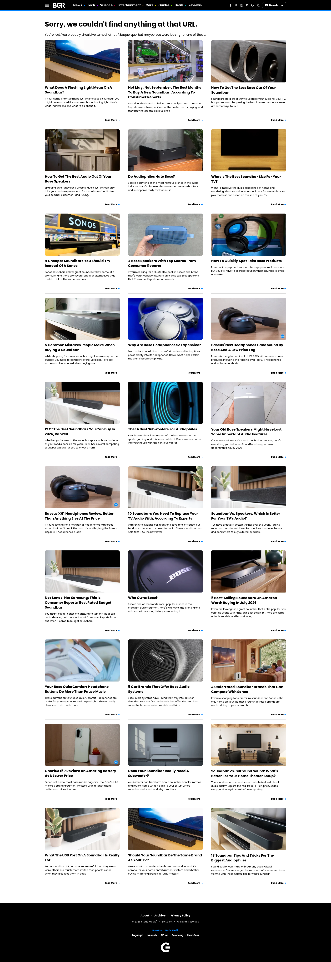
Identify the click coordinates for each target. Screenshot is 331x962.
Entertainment (129, 5)
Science (106, 5)
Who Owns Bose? (143, 597)
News (77, 5)
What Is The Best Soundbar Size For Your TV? (246, 179)
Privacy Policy (180, 915)
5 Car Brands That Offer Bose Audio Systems (159, 689)
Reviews (195, 5)
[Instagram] (241, 5)
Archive (160, 915)
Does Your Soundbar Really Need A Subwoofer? (158, 773)
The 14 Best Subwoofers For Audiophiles (162, 429)
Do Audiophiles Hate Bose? (151, 176)
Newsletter (276, 5)
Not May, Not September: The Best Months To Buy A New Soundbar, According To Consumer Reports (164, 92)
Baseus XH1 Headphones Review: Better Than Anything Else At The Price (79, 516)
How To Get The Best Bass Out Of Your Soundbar (243, 90)
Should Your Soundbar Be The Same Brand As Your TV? (165, 857)
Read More (111, 120)
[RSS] (258, 5)
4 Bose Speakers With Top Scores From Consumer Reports (162, 263)
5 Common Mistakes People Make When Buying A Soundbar (80, 347)
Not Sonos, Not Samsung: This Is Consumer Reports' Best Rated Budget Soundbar (78, 602)
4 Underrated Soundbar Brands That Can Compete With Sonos (247, 689)
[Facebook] (230, 5)
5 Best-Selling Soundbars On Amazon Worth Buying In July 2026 (244, 600)
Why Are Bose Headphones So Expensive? (164, 345)
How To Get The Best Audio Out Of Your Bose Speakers (78, 179)
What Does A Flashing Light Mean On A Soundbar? (78, 90)
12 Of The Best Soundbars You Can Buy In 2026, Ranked (80, 431)
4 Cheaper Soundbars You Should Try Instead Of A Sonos (77, 263)
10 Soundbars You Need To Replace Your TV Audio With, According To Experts (163, 516)
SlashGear (193, 935)
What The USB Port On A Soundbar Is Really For (82, 857)
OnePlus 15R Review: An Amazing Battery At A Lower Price (80, 773)
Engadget (137, 935)
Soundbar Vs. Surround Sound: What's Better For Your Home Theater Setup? (244, 773)
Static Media (148, 922)
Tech (91, 5)
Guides (164, 5)
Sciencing (177, 935)
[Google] (252, 5)
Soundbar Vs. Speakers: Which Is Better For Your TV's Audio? (245, 516)
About (145, 915)
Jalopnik (152, 935)
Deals (179, 5)
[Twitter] (236, 5)
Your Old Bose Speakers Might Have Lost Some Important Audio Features (246, 431)
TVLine (164, 935)
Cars (149, 5)
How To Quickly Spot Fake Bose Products (246, 261)
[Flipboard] (247, 5)
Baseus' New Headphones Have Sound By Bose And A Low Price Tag (247, 347)
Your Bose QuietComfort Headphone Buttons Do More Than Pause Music (77, 689)
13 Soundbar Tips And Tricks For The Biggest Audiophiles (242, 857)
